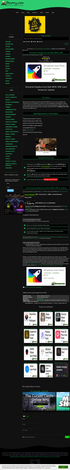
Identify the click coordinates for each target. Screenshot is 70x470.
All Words (34, 41)
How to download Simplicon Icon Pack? (31, 219)
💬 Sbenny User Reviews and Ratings (32, 287)
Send (67, 437)
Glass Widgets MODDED (46, 311)
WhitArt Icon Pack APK (46, 345)
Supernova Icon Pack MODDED (30, 328)
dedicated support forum (15, 456)
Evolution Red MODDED (61, 345)
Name (24, 418)
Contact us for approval (44, 456)
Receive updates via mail (29, 437)
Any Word (40, 41)
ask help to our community (34, 238)
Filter (66, 44)
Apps (53, 12)
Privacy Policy (24, 456)
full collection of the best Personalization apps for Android (49, 265)
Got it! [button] (63, 467)
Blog (28, 12)
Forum (23, 12)
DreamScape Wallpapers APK (30, 311)
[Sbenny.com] (12, 3)
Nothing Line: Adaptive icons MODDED (46, 363)
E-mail (24, 424)
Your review (25, 430)
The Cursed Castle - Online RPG (39, 391)
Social (41, 12)
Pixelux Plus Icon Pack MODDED (46, 328)
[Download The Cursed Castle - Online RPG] (39, 401)
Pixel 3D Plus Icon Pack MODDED (61, 328)
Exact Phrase (27, 41)
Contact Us (34, 12)
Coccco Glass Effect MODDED (61, 311)
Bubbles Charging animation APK (61, 363)
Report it (42, 191)
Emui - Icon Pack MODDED (31, 363)
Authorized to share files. (33, 456)
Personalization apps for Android (35, 263)
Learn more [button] (47, 467)
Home (17, 12)
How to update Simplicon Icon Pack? (31, 242)
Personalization (30, 130)
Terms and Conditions (55, 456)
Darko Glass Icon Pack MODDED (30, 345)
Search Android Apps (46, 35)
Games (47, 12)
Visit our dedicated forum (64, 191)
